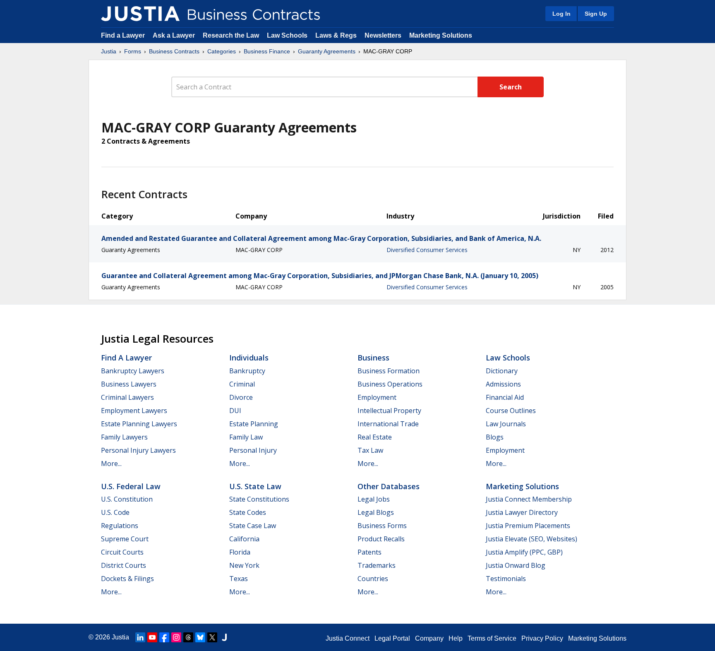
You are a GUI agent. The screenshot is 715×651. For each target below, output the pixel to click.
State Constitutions (259, 499)
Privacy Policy (542, 638)
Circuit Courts (122, 552)
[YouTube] (152, 637)
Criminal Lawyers (127, 397)
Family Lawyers (124, 437)
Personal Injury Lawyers (138, 450)
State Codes (247, 512)
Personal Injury (253, 450)
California (244, 538)
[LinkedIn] (140, 637)
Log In (561, 13)
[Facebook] (164, 637)
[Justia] (140, 13)
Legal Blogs (376, 512)
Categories (221, 51)
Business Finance (267, 51)
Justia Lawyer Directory (522, 512)
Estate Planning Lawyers (139, 423)
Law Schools (287, 35)
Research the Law (231, 35)
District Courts (123, 565)
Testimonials (506, 578)
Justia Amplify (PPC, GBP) (524, 552)
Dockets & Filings (127, 578)
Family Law (246, 437)
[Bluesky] (200, 637)
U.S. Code (115, 512)
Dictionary (502, 370)
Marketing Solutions (440, 35)
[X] (212, 637)
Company (429, 638)
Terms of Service (492, 638)
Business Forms (382, 525)
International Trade (388, 423)
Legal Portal (392, 638)
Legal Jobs (374, 499)
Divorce (241, 397)
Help (456, 638)
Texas (238, 578)
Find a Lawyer (123, 35)
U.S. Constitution (127, 499)
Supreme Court (125, 538)
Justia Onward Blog (515, 565)
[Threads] (188, 637)
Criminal (242, 384)
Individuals (249, 358)
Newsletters (383, 35)
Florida (239, 552)
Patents (369, 552)
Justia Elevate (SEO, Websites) (531, 538)
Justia (108, 51)
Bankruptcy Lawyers (132, 370)
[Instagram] (176, 637)
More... (111, 463)
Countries (373, 578)
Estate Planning (253, 423)
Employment (377, 397)
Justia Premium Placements (528, 525)
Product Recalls (381, 538)
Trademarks (377, 565)
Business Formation (389, 370)
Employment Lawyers (134, 410)
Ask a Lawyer (175, 35)
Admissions (503, 384)
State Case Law (252, 525)
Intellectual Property (389, 410)
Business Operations (390, 384)
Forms (132, 51)
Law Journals (506, 423)
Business (373, 358)
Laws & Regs (336, 35)
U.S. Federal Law (131, 486)
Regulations (119, 525)
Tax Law (370, 450)
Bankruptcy (247, 370)
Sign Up (596, 13)
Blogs (495, 437)
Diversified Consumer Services (427, 250)
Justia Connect (347, 638)
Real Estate (375, 437)
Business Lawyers (128, 384)
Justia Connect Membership (529, 499)
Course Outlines (511, 410)
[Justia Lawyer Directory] (224, 637)
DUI (235, 410)
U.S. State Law (255, 486)
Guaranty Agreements (326, 51)
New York (244, 565)
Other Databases (389, 486)
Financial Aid (505, 397)
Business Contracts (174, 51)
